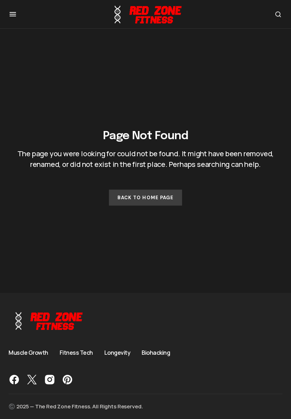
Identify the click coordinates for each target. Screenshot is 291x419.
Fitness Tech (76, 353)
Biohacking (156, 353)
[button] (13, 14)
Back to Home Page (145, 198)
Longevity (117, 353)
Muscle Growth (28, 353)
